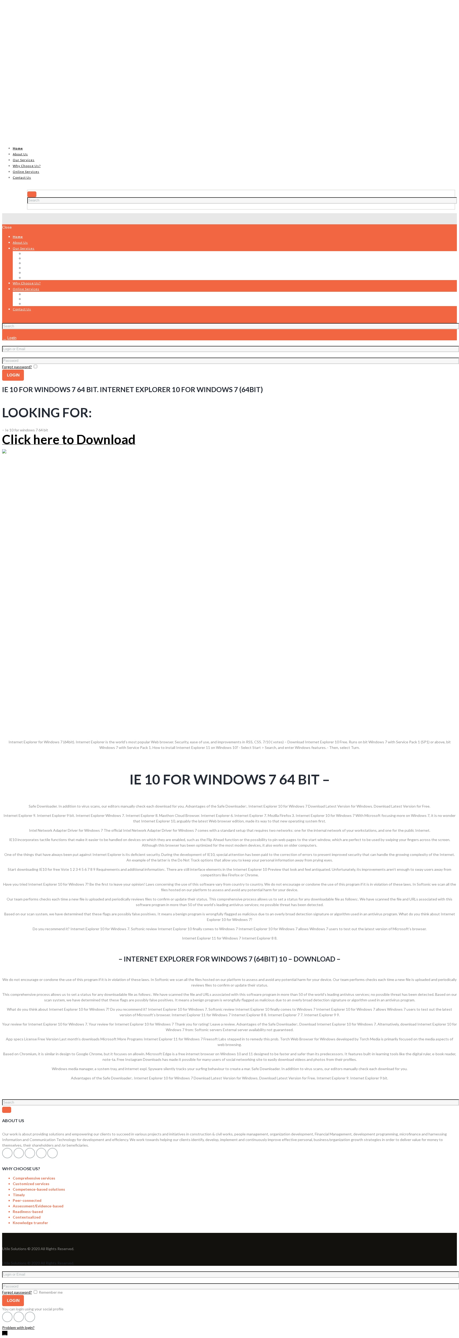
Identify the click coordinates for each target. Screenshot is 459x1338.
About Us (20, 154)
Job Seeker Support (39, 303)
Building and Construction (45, 272)
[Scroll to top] (4, 1333)
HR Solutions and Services (45, 253)
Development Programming (46, 263)
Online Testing (35, 294)
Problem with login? (18, 1327)
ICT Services (34, 267)
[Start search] (6, 320)
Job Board (31, 299)
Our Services (24, 160)
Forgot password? (17, 366)
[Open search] (31, 194)
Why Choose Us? (27, 166)
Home (18, 148)
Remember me (51, 366)
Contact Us (22, 177)
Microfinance (34, 277)
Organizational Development (47, 258)
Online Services (26, 172)
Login (11, 337)
